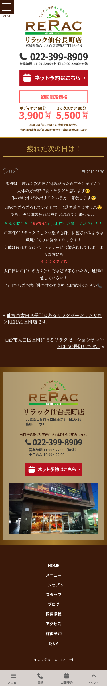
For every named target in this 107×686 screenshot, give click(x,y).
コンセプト (54, 585)
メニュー (54, 575)
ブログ (54, 604)
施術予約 (54, 633)
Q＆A (53, 643)
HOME (53, 565)
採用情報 (54, 614)
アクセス (53, 623)
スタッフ (54, 594)
